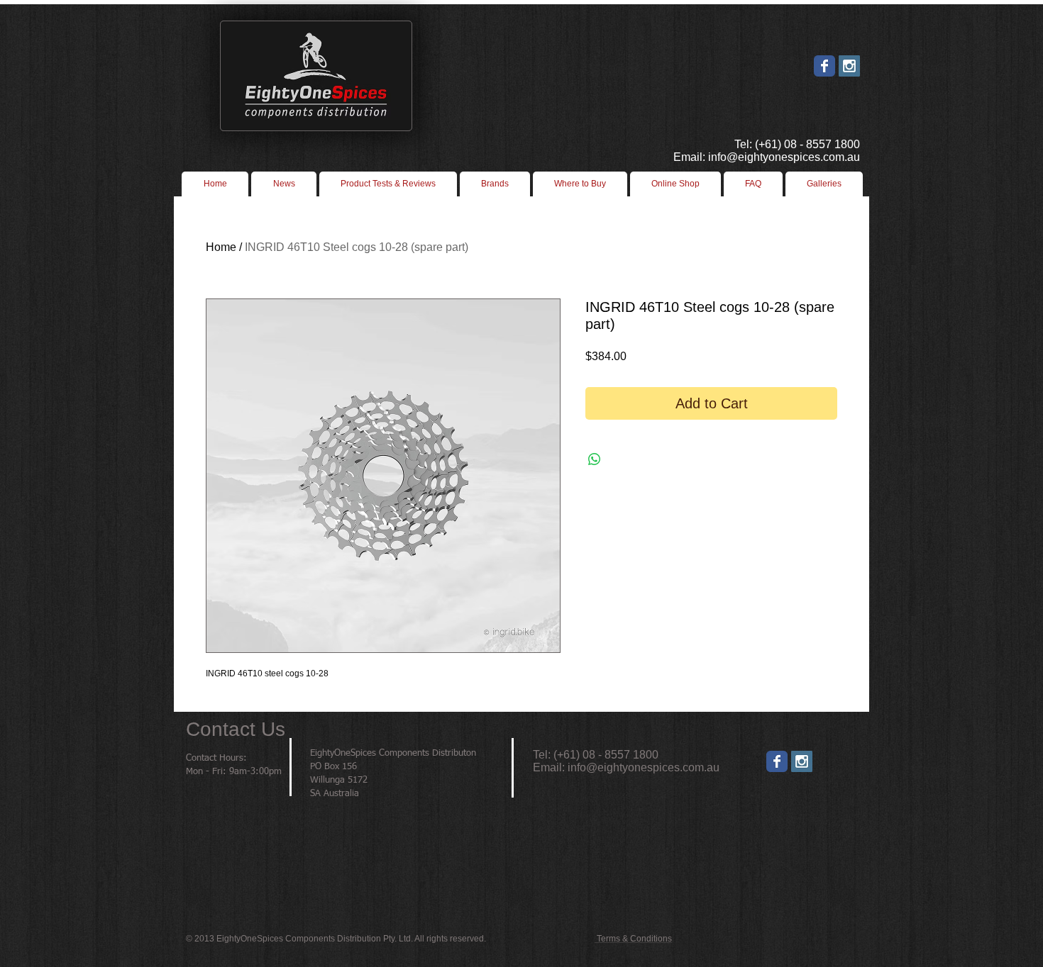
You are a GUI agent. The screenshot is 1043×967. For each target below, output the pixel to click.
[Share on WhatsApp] (594, 459)
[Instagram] (801, 761)
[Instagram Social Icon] (849, 66)
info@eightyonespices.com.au (643, 767)
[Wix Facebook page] (824, 66)
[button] (580, 184)
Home (221, 247)
